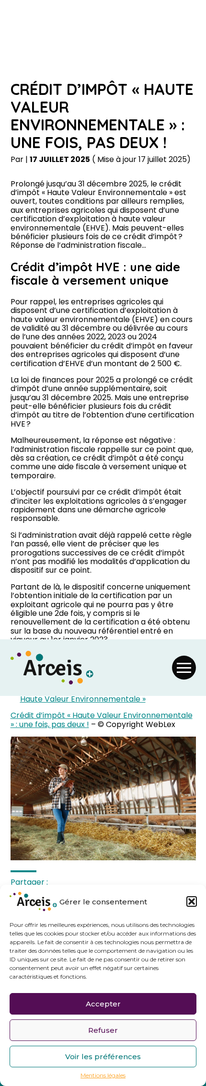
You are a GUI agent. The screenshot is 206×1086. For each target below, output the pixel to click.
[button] (191, 901)
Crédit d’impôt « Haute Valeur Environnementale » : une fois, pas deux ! (102, 719)
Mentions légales (103, 1075)
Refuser (103, 1030)
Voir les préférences (103, 1056)
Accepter (103, 1003)
